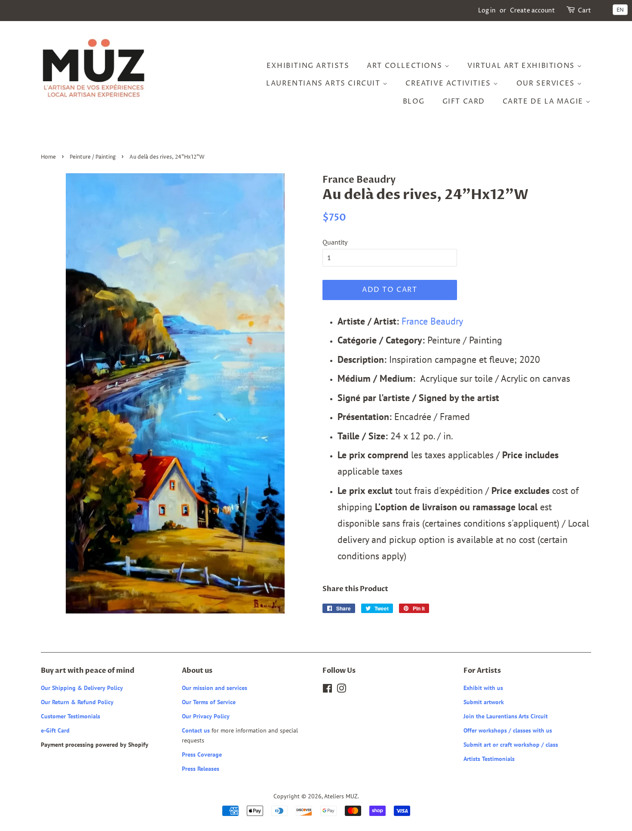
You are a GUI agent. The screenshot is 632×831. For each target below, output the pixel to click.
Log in (487, 10)
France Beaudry (431, 321)
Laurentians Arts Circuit (324, 83)
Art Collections (406, 66)
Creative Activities (449, 83)
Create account (532, 10)
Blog (414, 101)
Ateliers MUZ (341, 796)
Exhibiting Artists (308, 66)
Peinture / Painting (93, 157)
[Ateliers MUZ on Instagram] (341, 690)
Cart (584, 10)
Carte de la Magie (544, 101)
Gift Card (463, 101)
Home (48, 157)
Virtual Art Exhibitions (522, 66)
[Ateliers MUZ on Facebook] (327, 690)
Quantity (334, 242)
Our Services (546, 83)
